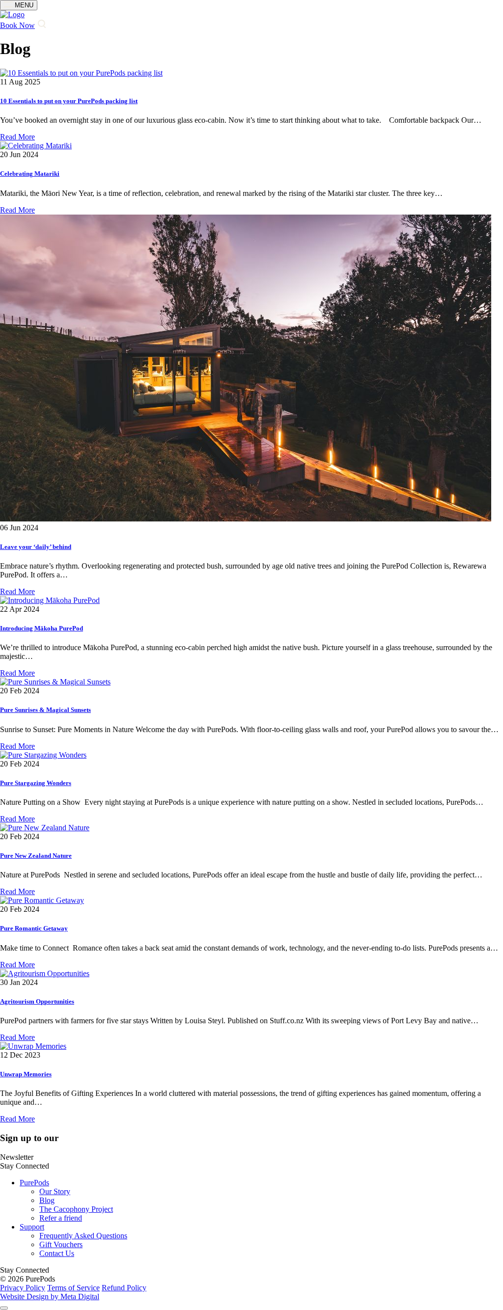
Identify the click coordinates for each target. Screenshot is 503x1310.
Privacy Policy (22, 1287)
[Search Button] (41, 25)
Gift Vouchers (61, 1244)
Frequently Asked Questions (83, 1235)
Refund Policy (124, 1287)
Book (17, 25)
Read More (17, 137)
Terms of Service (73, 1287)
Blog (47, 1200)
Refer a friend (60, 1218)
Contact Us (56, 1253)
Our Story (54, 1191)
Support (32, 1227)
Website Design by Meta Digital (49, 1296)
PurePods (34, 1182)
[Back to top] (4, 1308)
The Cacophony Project (76, 1209)
